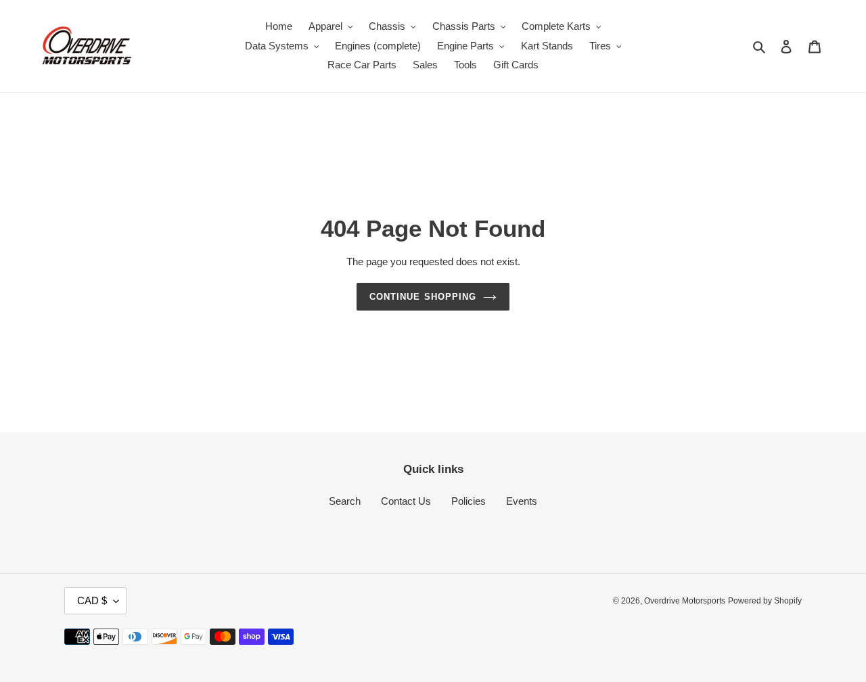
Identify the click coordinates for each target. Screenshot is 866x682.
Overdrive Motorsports (684, 601)
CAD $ (92, 600)
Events (521, 501)
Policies (468, 501)
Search (345, 501)
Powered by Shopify (765, 601)
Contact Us (406, 501)
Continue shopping (422, 297)
